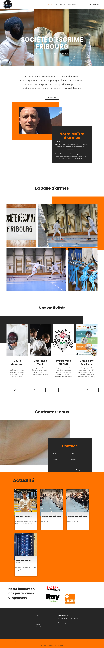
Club (37, 621)
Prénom (55, 453)
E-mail (73, 459)
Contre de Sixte (40, 627)
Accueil (38, 618)
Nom (72, 453)
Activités (38, 624)
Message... (56, 459)
